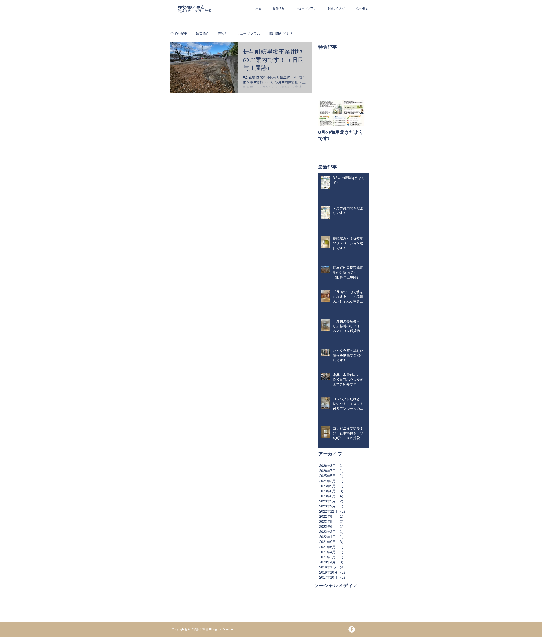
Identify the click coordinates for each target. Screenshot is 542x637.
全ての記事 (178, 33)
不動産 (199, 7)
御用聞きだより (280, 33)
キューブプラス (248, 33)
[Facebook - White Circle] (351, 629)
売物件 (223, 33)
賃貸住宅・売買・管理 (195, 11)
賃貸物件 (202, 33)
